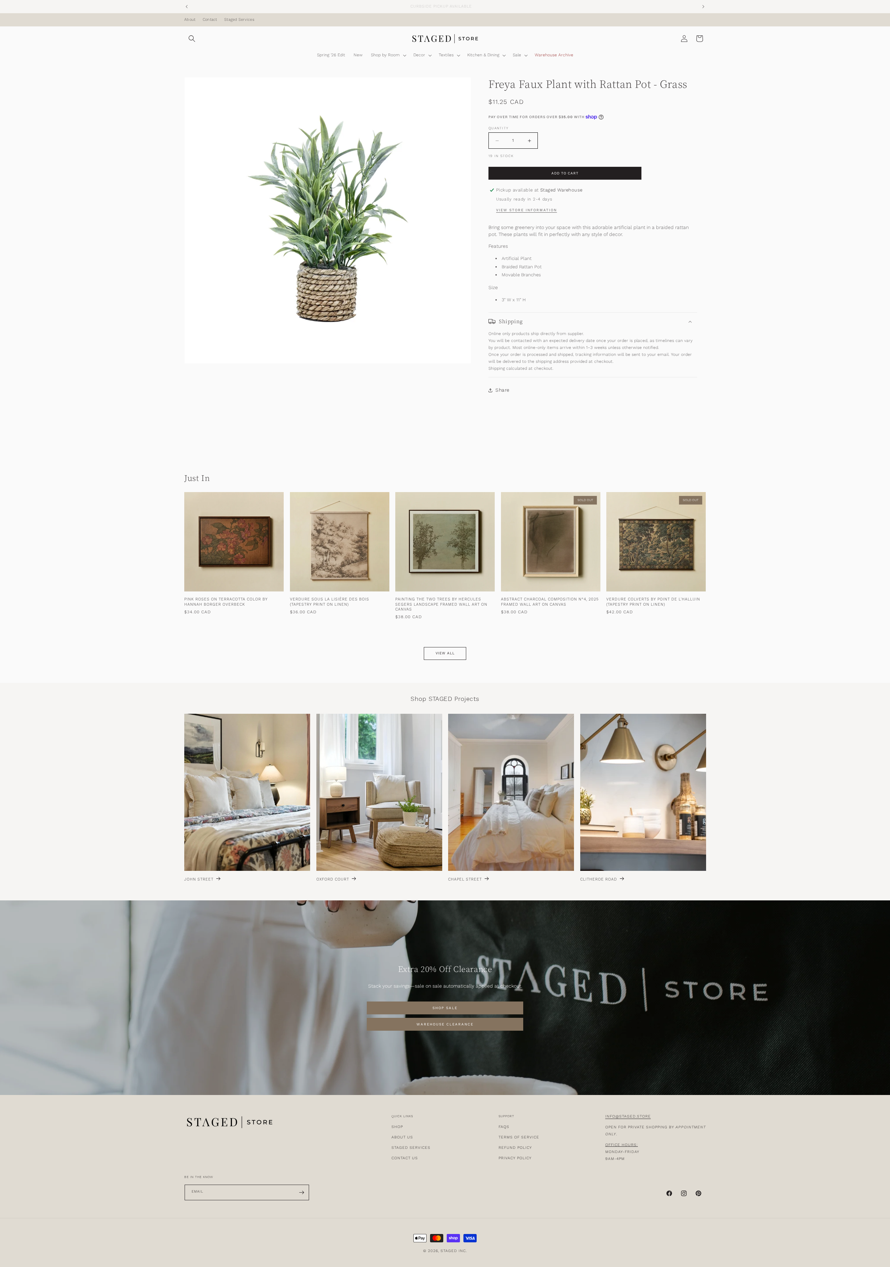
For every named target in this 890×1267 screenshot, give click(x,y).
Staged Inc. (453, 1251)
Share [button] (502, 390)
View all (445, 654)
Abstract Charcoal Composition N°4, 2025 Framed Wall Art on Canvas (550, 602)
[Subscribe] (301, 1192)
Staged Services (239, 19)
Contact (210, 19)
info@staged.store (628, 1116)
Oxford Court (332, 879)
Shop (397, 1127)
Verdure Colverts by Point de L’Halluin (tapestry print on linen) (653, 602)
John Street (198, 879)
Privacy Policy (515, 1158)
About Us (402, 1137)
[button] (192, 38)
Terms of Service (519, 1137)
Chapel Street (465, 879)
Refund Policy (515, 1147)
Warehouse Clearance (445, 1024)
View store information (526, 210)
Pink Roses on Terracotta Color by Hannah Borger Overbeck (226, 602)
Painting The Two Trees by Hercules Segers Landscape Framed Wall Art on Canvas (441, 604)
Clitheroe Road (598, 879)
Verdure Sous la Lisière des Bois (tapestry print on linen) (329, 602)
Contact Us (404, 1158)
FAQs (504, 1127)
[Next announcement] (703, 6)
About (189, 19)
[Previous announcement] (186, 6)
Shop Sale (445, 1008)
